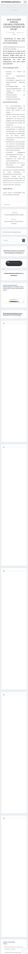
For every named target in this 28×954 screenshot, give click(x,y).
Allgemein (7, 204)
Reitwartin (20, 32)
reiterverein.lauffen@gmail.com (15, 182)
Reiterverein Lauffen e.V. (11, 2)
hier (23, 273)
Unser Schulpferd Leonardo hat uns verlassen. (14, 221)
